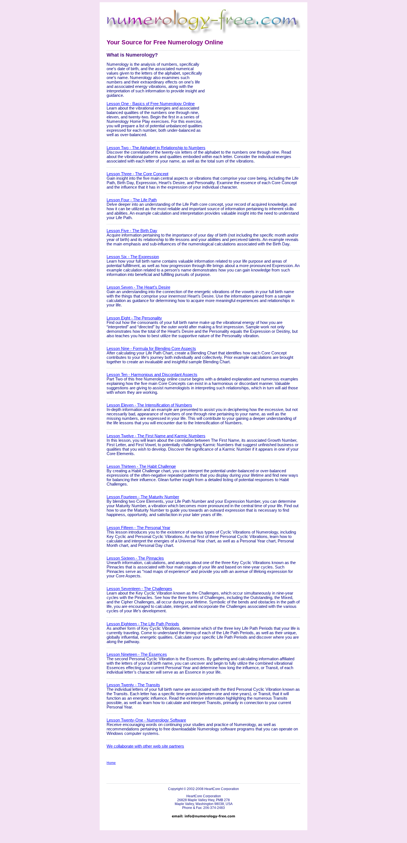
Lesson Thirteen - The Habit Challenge (141, 466)
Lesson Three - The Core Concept (137, 174)
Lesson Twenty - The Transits (133, 685)
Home (111, 763)
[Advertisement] (253, 91)
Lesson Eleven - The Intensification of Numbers (149, 405)
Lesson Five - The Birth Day (132, 230)
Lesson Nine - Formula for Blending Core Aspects (151, 348)
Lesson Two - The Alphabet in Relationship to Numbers (156, 148)
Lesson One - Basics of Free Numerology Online (151, 103)
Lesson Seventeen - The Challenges (139, 588)
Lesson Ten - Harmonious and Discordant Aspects (152, 374)
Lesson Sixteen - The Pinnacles (135, 558)
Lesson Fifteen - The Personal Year (138, 527)
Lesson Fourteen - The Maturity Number (143, 497)
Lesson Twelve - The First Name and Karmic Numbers (156, 436)
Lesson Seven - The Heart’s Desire (138, 287)
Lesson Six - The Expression (133, 257)
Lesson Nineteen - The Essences (137, 654)
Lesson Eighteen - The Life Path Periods (143, 624)
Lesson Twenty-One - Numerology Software (146, 720)
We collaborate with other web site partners (145, 746)
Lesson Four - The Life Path (132, 200)
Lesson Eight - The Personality (134, 318)
